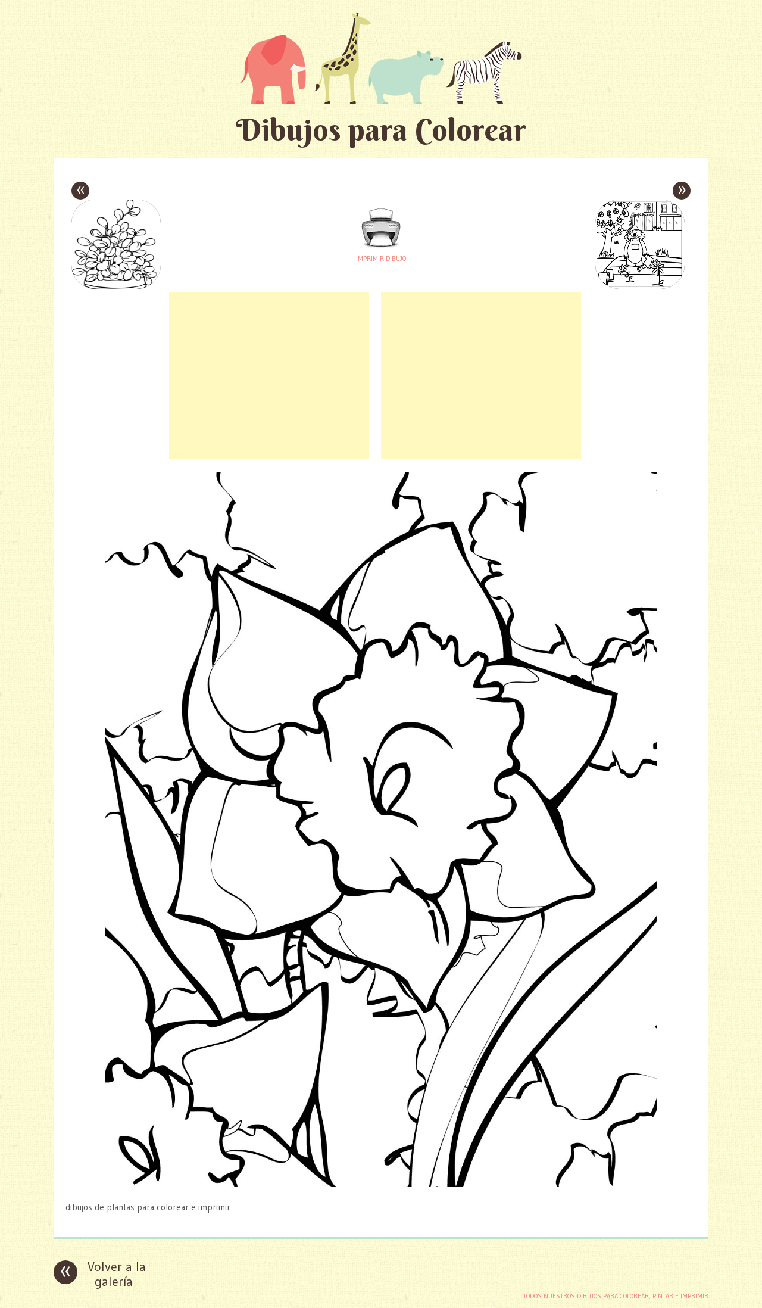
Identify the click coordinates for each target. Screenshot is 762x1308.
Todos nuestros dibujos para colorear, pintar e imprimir (615, 1296)
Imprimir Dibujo (381, 258)
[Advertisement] (269, 375)
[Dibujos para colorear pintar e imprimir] (381, 58)
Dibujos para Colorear (381, 129)
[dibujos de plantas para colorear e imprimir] (381, 1183)
